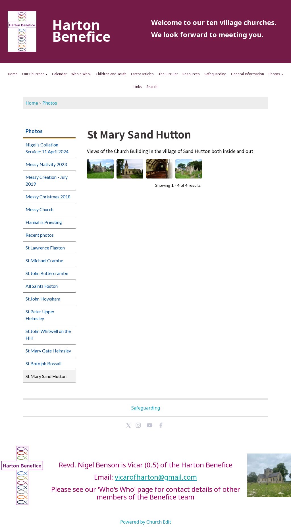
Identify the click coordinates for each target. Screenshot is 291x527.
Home (13, 74)
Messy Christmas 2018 (48, 196)
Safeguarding (215, 74)
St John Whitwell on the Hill (48, 334)
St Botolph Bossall (43, 363)
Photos (274, 74)
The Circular (168, 74)
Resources (191, 74)
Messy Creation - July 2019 (47, 180)
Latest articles (142, 74)
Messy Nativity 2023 (46, 164)
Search (151, 86)
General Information (247, 74)
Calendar (59, 74)
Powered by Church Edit (145, 522)
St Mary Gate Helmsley (48, 350)
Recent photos (40, 235)
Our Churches (33, 74)
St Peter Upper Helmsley (40, 315)
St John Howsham (43, 298)
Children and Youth (111, 74)
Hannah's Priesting (44, 222)
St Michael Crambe (44, 260)
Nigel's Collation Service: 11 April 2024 (47, 148)
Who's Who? (81, 74)
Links (138, 86)
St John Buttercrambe (47, 273)
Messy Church (39, 209)
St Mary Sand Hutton (46, 376)
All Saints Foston (42, 286)
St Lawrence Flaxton (45, 247)
